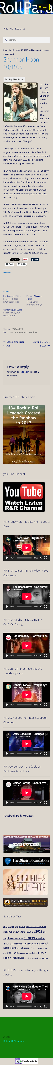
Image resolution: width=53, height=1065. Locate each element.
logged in (24, 371)
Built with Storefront (14, 1041)
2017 (38, 931)
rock (43, 952)
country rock (17, 944)
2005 (31, 927)
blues (10, 938)
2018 (44, 932)
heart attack (41, 943)
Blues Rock (18, 938)
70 (15, 927)
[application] (26, 548)
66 (6, 927)
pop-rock (12, 952)
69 (13, 926)
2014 (24, 932)
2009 (43, 926)
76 (24, 926)
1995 (10, 332)
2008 (39, 927)
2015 (29, 931)
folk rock (28, 943)
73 (20, 927)
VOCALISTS (18, 329)
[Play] (7, 557)
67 (9, 927)
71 (17, 927)
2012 (15, 932)
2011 (9, 931)
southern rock (30, 958)
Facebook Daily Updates (18, 815)
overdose (33, 332)
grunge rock (22, 332)
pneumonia (42, 948)
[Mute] (41, 557)
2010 (5, 932)
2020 (4, 939)
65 (4, 927)
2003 (27, 927)
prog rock (21, 953)
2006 (35, 927)
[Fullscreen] (45, 557)
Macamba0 (36, 50)
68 (10, 927)
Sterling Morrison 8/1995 (14, 343)
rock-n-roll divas (13, 958)
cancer (30, 937)
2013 (19, 931)
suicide (45, 958)
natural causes (22, 948)
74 (22, 927)
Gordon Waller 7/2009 (12, 309)
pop (4, 953)
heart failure (9, 947)
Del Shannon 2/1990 (11, 296)
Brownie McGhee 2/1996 (41, 343)
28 (15, 332)
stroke (38, 958)
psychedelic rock (32, 953)
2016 (33, 932)
